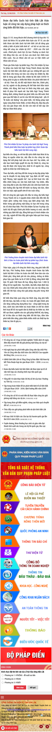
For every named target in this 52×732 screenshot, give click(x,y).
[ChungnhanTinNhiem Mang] (39, 715)
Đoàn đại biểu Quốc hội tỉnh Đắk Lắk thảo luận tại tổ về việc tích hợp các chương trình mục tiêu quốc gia (25, 372)
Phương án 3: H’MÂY (13, 682)
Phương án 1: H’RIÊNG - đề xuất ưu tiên (20, 675)
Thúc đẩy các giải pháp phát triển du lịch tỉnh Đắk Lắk (25, 410)
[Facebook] (4, 328)
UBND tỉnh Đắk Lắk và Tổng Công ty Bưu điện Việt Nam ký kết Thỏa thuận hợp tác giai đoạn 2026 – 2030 (26, 362)
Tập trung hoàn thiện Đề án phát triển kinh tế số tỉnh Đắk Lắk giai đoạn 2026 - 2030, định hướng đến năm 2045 (26, 388)
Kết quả (33, 687)
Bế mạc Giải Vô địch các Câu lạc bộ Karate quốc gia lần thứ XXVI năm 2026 (25, 417)
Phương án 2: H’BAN (13, 678)
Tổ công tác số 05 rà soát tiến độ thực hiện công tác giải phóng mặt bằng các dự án (26, 397)
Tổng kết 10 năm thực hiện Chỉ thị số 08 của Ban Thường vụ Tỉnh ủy (26, 380)
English (47, 1)
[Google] (10, 328)
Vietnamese (39, 1)
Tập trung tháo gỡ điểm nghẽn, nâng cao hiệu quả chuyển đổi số (26, 404)
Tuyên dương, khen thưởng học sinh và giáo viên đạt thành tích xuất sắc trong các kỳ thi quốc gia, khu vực (24, 426)
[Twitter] (7, 328)
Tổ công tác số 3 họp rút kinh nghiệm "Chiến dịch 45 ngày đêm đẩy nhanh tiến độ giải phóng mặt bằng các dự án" (26, 343)
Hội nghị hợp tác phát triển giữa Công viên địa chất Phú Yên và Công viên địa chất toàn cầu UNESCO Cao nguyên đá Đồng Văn (26, 352)
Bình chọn (20, 687)
